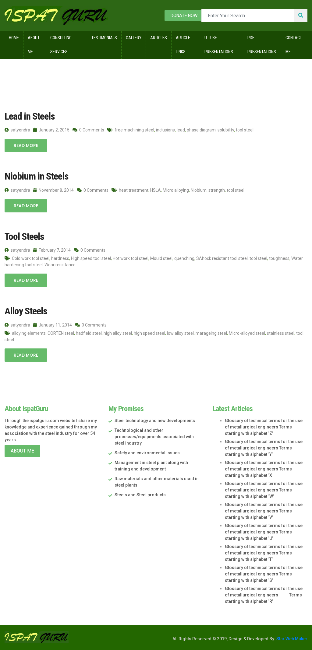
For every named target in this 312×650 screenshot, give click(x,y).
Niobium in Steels (37, 176)
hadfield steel (89, 333)
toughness (279, 258)
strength (216, 190)
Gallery (133, 37)
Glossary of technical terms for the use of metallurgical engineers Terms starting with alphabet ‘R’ (264, 595)
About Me (34, 44)
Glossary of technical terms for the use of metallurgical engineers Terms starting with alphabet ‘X (264, 469)
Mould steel (161, 258)
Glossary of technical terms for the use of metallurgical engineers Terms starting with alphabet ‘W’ (264, 490)
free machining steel (134, 130)
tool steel (245, 130)
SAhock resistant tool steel (222, 258)
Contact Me (293, 44)
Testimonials (104, 37)
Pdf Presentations (261, 44)
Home (14, 37)
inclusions (165, 130)
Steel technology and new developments (155, 420)
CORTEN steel (61, 333)
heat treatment (133, 190)
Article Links (183, 44)
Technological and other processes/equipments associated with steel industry (154, 437)
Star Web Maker (291, 638)
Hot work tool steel (130, 258)
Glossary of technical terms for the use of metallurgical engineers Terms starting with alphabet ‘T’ (264, 553)
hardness (60, 258)
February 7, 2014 (54, 250)
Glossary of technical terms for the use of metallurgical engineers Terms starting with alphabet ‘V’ (264, 511)
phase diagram (201, 130)
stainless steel (280, 333)
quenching (184, 258)
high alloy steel (118, 333)
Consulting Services (61, 44)
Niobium (199, 190)
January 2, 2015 (53, 130)
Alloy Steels (26, 311)
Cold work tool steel (30, 258)
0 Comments (91, 130)
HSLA (155, 190)
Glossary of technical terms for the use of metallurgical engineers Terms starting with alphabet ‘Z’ (264, 427)
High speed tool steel (91, 258)
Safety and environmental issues (147, 452)
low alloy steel (180, 333)
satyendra (20, 130)
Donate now (184, 15)
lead (181, 130)
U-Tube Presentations (218, 44)
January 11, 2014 (55, 325)
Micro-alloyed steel (247, 333)
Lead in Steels (30, 116)
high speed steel (149, 333)
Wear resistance (60, 264)
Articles (158, 37)
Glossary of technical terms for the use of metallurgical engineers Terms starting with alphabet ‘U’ (264, 532)
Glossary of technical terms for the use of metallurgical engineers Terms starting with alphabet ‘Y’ (264, 448)
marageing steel (211, 333)
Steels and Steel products (140, 494)
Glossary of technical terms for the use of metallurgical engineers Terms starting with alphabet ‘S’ (264, 574)
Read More (26, 145)
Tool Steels (24, 236)
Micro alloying (176, 190)
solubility (226, 130)
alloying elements (29, 333)
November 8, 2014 (56, 190)
